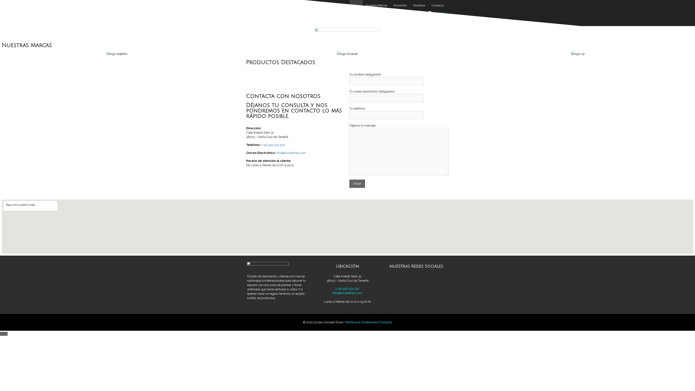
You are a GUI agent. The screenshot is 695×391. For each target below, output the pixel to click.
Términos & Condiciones (361, 322)
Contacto (385, 322)
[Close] (4, 334)
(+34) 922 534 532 (273, 145)
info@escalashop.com (291, 153)
